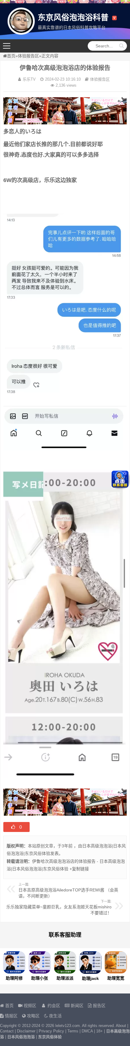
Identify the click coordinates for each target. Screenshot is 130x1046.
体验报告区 (28, 55)
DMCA (87, 1031)
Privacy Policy (51, 1031)
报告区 (99, 1005)
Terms (72, 1031)
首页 (11, 55)
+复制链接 (78, 868)
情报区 (11, 1015)
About (121, 1025)
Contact (7, 1031)
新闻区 (76, 1005)
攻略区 (33, 1015)
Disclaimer (26, 1031)
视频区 (29, 1005)
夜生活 (55, 1015)
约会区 (53, 1005)
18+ (99, 1031)
